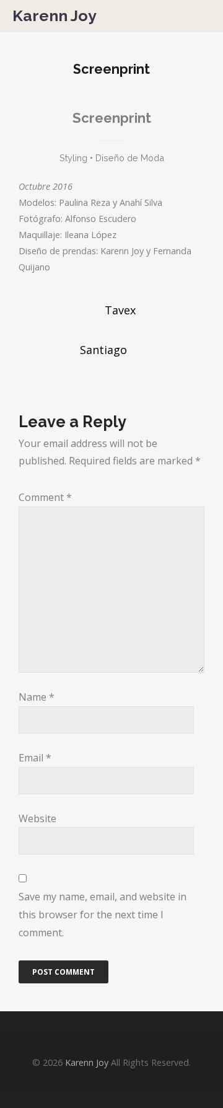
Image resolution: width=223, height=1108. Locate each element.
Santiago (103, 349)
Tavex (120, 310)
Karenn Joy (54, 16)
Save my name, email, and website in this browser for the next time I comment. (102, 914)
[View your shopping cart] (184, 15)
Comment (45, 497)
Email (35, 758)
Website (37, 818)
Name (37, 697)
